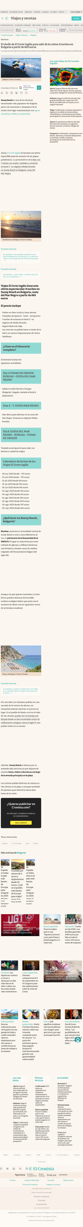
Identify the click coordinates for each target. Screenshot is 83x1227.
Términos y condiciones (41, 1196)
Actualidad (54, 25)
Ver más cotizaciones (75, 30)
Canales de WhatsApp (31, 1180)
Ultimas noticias (6, 25)
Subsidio (77, 1155)
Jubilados (28, 12)
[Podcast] (51, 1175)
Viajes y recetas (22, 35)
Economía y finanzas (23, 25)
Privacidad (41, 1200)
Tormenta (4, 12)
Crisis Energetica (62, 1155)
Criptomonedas (67, 25)
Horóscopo (41, 1161)
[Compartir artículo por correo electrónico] (21, 93)
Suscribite (51, 1180)
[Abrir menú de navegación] (2, 18)
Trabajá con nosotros (53, 1184)
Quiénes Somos (68, 1180)
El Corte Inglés (13, 153)
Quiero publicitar (23, 823)
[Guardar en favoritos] (39, 87)
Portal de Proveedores (30, 1184)
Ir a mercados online (7, 30)
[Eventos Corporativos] (32, 1175)
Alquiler (45, 12)
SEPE (38, 1155)
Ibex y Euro (36, 25)
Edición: (75, 12)
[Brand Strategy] (42, 1175)
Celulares (17, 1155)
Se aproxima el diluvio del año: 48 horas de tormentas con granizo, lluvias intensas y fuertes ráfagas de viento (65, 125)
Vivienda (37, 12)
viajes (27, 843)
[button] (78, 1040)
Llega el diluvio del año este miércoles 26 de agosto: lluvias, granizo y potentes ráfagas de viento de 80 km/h (66, 91)
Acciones (53, 12)
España (35, 843)
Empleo (61, 12)
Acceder (76, 18)
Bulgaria (33, 35)
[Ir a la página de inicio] (7, 18)
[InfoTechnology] (63, 1175)
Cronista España (7, 35)
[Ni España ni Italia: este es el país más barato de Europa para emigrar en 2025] (30, 862)
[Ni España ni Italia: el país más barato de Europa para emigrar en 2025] (5, 862)
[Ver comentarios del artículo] (26, 93)
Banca (76, 25)
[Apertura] (20, 1175)
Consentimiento (41, 1204)
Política (45, 25)
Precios (48, 1155)
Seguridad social (16, 12)
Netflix (5, 1155)
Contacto (13, 1180)
